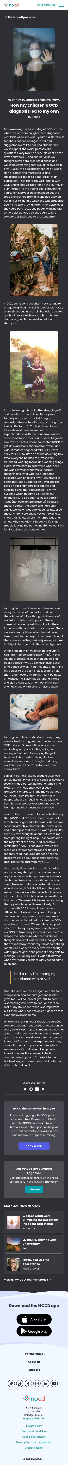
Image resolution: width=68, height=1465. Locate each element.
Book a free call (46, 5)
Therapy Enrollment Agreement (34, 1442)
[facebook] (31, 1089)
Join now (34, 1189)
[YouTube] (55, 1383)
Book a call (34, 1146)
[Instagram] (38, 1383)
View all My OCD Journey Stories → (27, 1280)
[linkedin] (37, 1089)
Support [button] (34, 1370)
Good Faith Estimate (34, 1436)
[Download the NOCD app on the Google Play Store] (34, 1332)
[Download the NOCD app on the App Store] (34, 1320)
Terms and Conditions (34, 1431)
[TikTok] (21, 1383)
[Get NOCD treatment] (34, 1400)
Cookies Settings (34, 1447)
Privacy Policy (34, 1426)
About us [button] (34, 1362)
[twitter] (25, 1090)
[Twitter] (12, 1383)
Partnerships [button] (34, 1354)
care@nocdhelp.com (34, 1418)
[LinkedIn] (47, 1383)
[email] (43, 1089)
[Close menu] (61, 5)
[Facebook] (29, 1383)
